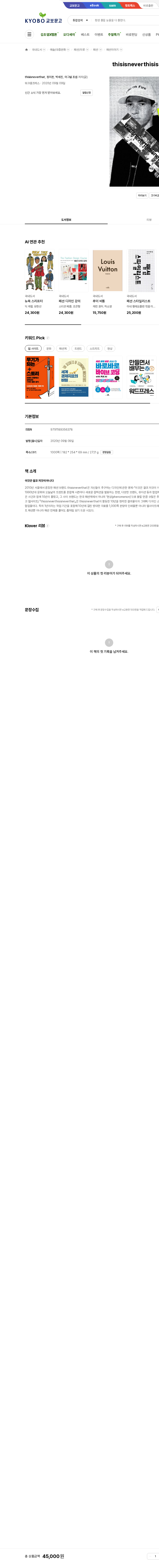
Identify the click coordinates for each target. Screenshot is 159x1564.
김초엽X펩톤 (49, 35)
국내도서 (37, 49)
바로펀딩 (131, 35)
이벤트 (99, 35)
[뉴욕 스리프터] (40, 282)
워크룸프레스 (32, 83)
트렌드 (78, 349)
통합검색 (77, 20)
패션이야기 (112, 49)
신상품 (146, 35)
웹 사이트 (33, 349)
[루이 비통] (108, 282)
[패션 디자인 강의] (74, 282)
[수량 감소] (150, 1556)
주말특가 (113, 35)
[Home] (26, 49)
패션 (95, 49)
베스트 (85, 35)
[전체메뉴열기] (29, 34)
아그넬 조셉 (71, 77)
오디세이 (69, 35)
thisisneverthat (35, 77)
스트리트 (94, 349)
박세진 (59, 77)
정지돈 (50, 77)
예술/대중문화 (58, 49)
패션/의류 (79, 49)
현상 (109, 349)
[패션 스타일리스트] (142, 282)
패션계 (63, 349)
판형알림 (106, 452)
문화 (48, 349)
